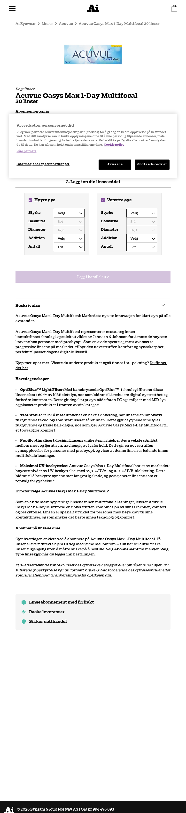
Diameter (37, 229)
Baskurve (37, 221)
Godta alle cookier (152, 164)
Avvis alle (115, 164)
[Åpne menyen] (12, 8)
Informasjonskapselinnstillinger (43, 164)
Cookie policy (114, 144)
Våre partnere (26, 151)
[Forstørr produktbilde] (93, 54)
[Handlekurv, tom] (174, 8)
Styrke (34, 212)
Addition (36, 238)
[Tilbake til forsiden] (93, 8)
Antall (34, 246)
